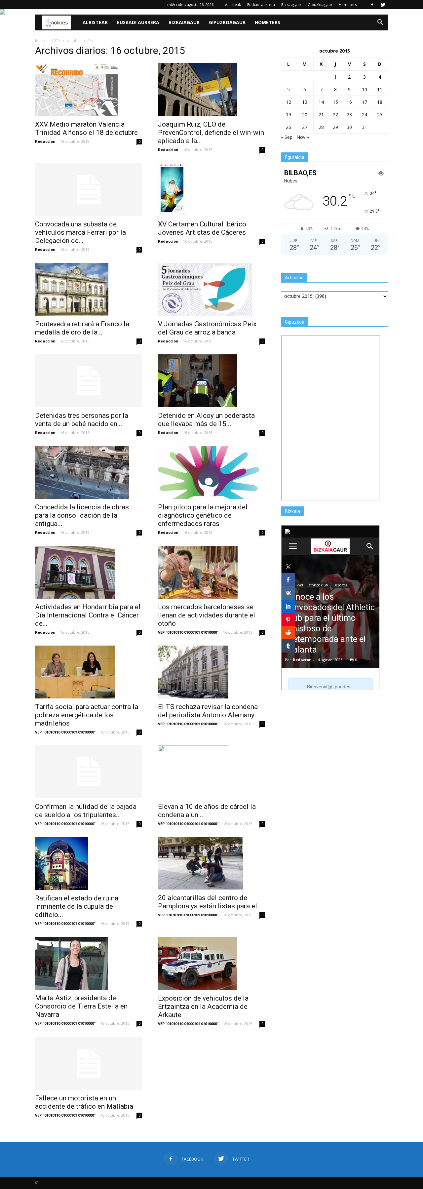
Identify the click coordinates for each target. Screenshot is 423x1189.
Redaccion (45, 141)
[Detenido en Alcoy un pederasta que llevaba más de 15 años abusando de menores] (211, 380)
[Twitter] (383, 4)
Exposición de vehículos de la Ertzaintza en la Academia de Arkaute (203, 1006)
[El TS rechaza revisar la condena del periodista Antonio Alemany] (211, 672)
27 (304, 127)
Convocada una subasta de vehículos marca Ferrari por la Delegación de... (80, 232)
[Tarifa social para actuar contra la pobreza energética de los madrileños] (88, 672)
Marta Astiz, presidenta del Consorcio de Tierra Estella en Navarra (81, 1006)
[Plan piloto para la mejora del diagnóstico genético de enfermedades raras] (211, 472)
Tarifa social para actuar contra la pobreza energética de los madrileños (86, 715)
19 (288, 114)
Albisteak (233, 4)
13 (304, 102)
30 (349, 127)
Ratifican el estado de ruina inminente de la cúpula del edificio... (76, 906)
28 (321, 127)
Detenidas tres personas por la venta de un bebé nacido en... (81, 420)
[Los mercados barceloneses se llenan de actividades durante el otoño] (211, 572)
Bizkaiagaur (291, 4)
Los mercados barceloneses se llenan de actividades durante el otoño (206, 615)
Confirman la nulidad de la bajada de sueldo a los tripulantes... (85, 811)
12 (288, 102)
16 (349, 102)
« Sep (286, 137)
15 (335, 102)
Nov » (302, 137)
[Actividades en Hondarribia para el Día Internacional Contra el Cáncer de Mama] (88, 572)
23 (349, 114)
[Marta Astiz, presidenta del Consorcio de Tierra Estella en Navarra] (88, 963)
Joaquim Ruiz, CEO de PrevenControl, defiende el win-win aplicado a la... (211, 132)
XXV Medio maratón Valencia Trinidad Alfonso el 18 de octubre (86, 128)
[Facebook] (372, 4)
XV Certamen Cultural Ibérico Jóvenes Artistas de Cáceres (202, 228)
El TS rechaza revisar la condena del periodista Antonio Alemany (208, 711)
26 (288, 127)
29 (335, 127)
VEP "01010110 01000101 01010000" (188, 632)
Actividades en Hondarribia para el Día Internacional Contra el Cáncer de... (87, 615)
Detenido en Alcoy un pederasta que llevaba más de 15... (206, 420)
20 (304, 114)
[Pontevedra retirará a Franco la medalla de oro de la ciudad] (88, 289)
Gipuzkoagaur (320, 4)
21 (321, 114)
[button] (380, 22)
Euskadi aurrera (261, 4)
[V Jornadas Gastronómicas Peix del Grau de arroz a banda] (211, 289)
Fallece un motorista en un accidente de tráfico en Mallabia (84, 1102)
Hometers (348, 4)
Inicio (40, 40)
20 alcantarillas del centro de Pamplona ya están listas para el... (210, 902)
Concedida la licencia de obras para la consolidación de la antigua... (82, 515)
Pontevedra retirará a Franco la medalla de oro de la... (82, 328)
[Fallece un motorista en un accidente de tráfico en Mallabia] (88, 1063)
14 (321, 102)
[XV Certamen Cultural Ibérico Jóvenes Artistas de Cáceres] (211, 189)
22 (335, 114)
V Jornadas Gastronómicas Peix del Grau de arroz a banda (207, 328)
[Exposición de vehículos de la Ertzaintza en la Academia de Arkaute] (211, 963)
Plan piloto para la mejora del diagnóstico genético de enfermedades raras (203, 515)
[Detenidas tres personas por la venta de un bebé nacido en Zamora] (88, 380)
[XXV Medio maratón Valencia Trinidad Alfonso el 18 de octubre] (88, 89)
